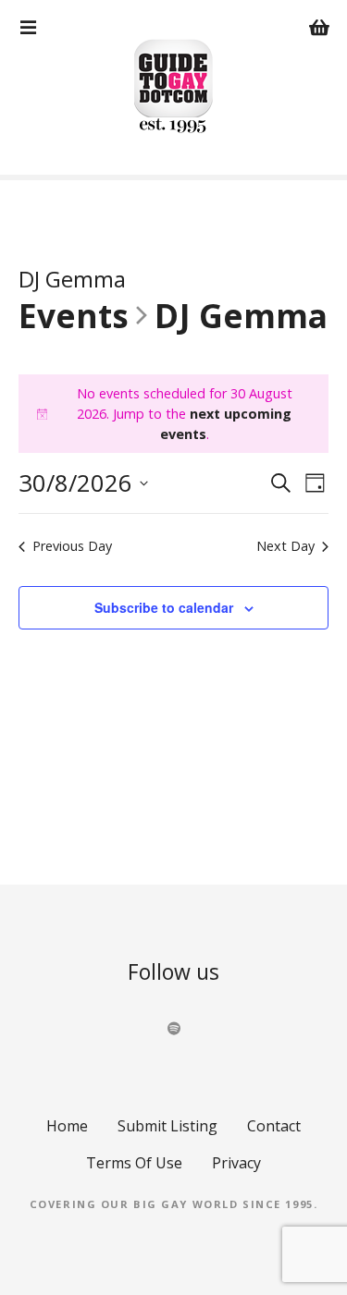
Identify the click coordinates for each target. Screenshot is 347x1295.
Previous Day (72, 546)
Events (74, 316)
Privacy (236, 1163)
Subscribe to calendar (163, 607)
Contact (274, 1126)
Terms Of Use (134, 1163)
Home (67, 1126)
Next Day (285, 546)
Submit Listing (167, 1126)
